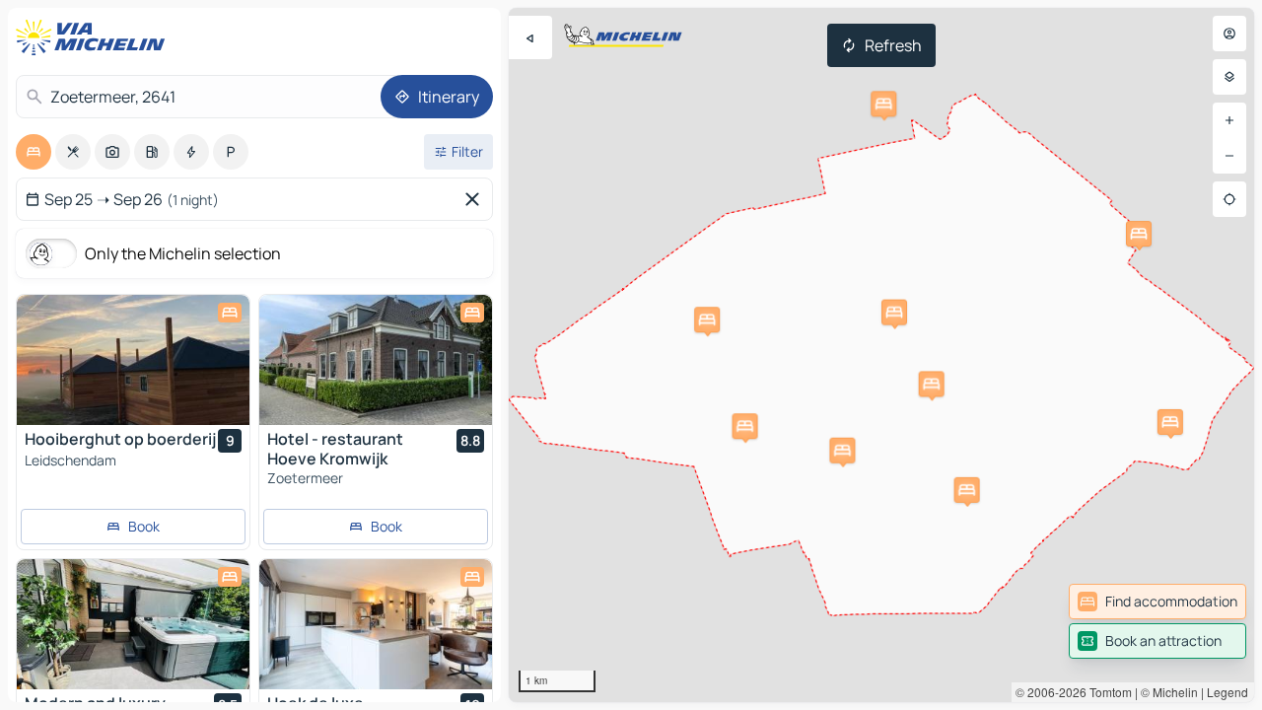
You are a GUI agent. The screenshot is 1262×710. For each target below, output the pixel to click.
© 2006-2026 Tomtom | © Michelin (1107, 691)
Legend (1227, 691)
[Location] (1229, 199)
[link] (1157, 601)
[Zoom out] (1229, 156)
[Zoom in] (1229, 120)
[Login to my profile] (1229, 33)
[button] (883, 103)
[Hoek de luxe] (375, 624)
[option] (33, 152)
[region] (881, 355)
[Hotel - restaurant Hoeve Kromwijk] (375, 360)
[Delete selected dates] (476, 199)
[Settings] (1229, 77)
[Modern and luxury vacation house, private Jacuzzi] (133, 624)
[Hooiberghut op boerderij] (133, 360)
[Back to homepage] (95, 37)
